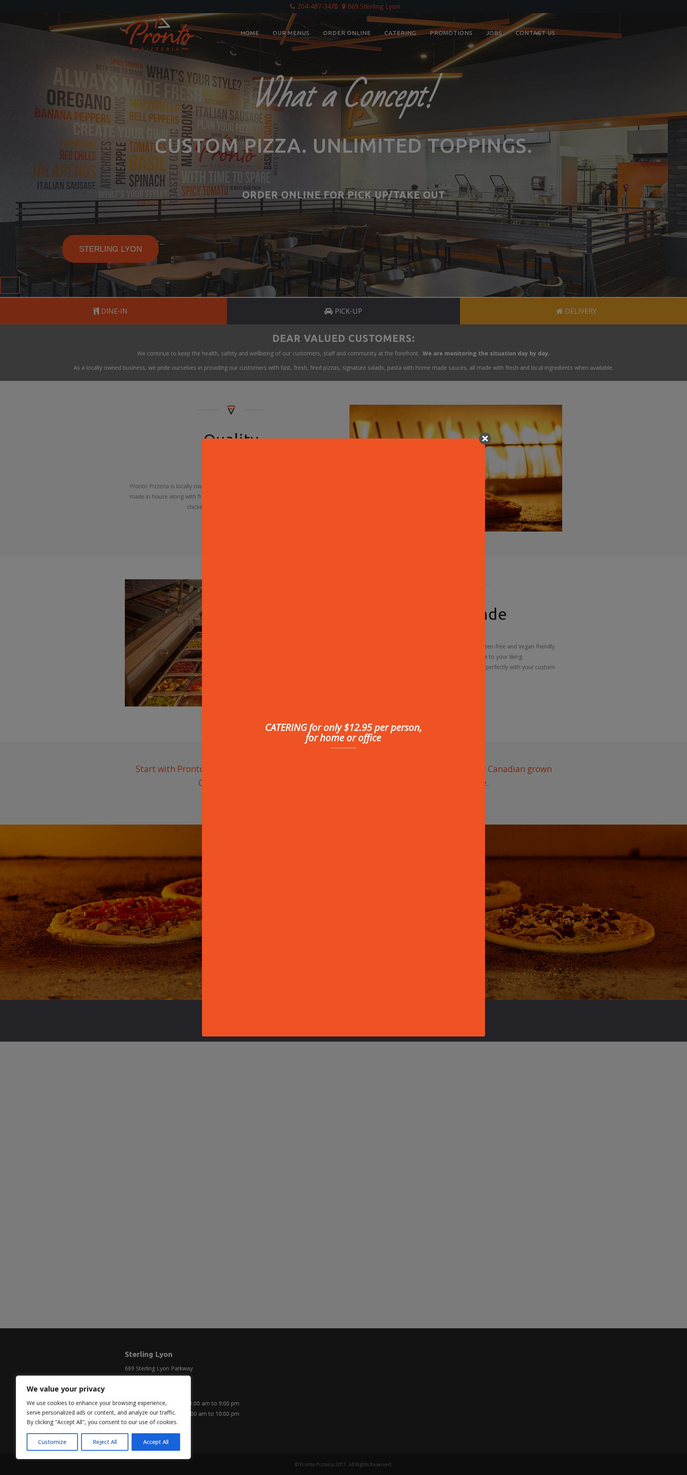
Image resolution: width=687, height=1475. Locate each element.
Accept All (156, 1442)
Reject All (105, 1442)
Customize (52, 1442)
